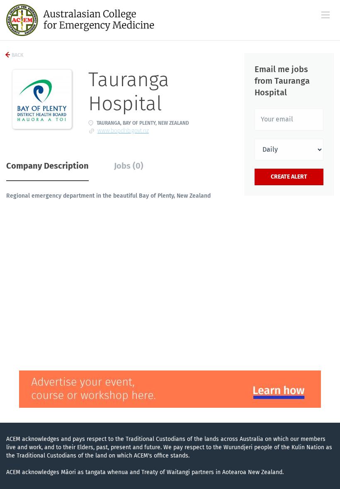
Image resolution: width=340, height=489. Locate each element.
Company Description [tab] (47, 166)
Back (17, 55)
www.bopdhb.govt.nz (123, 130)
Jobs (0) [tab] (128, 166)
